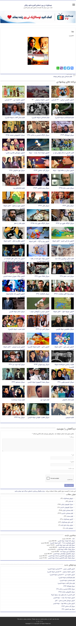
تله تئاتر (71, 501)
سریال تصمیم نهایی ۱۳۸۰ (65, 382)
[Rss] (42, 621)
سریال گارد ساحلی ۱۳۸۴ (41, 170)
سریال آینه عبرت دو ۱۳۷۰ (17, 364)
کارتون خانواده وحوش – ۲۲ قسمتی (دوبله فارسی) (40, 101)
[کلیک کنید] (38, 17)
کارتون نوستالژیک (68, 519)
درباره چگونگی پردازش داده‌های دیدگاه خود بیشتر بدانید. (29, 491)
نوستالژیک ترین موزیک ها (67, 551)
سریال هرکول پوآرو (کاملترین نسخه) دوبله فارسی (61, 556)
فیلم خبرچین (70, 417)
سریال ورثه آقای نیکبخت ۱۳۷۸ (64, 294)
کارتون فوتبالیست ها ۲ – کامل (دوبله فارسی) (62, 543)
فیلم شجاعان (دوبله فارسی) (40, 117)
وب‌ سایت (71, 468)
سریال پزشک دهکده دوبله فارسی (66, 549)
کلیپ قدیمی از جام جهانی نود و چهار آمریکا (63, 595)
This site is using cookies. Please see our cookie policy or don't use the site (38, 619)
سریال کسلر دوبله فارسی (17, 311)
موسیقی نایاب (69, 528)
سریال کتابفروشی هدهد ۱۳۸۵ (15, 135)
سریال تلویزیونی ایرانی (67, 504)
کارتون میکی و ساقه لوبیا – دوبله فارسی (64, 603)
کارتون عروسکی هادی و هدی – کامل (65, 600)
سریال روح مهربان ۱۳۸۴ (41, 364)
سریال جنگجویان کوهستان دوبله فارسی (64, 554)
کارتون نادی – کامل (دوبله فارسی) (38, 347)
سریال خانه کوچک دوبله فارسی (66, 541)
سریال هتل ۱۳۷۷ (43, 205)
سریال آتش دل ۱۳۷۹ (42, 329)
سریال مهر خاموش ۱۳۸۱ (17, 170)
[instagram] (37, 621)
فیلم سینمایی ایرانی (68, 510)
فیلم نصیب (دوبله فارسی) (16, 329)
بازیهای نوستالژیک (68, 498)
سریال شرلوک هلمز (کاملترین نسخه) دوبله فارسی (61, 558)
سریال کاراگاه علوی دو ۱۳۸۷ (65, 223)
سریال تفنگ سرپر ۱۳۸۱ (42, 276)
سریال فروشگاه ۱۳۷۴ (67, 135)
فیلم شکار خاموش (68, 400)
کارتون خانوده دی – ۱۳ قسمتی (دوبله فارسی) (62, 575)
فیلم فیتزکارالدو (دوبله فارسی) (64, 117)
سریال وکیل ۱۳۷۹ (68, 205)
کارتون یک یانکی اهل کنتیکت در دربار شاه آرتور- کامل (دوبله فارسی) (14, 260)
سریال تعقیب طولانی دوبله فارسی (38, 417)
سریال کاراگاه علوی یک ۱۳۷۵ (40, 223)
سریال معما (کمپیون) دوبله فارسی (38, 382)
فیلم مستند (70, 516)
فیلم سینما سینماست (18, 400)
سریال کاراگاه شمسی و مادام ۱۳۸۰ (38, 135)
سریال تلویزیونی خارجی (66, 507)
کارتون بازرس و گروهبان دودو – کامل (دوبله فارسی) (39, 313)
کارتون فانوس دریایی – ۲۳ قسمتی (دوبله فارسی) (61, 569)
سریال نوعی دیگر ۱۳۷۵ (66, 188)
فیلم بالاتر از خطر (19, 223)
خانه (73, 539)
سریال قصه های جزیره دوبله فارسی (65, 545)
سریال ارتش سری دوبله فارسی (66, 547)
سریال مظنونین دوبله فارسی (65, 329)
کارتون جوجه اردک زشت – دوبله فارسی (64, 598)
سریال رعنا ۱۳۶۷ (19, 417)
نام (72, 455)
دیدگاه (72, 437)
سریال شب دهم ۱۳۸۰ (67, 276)
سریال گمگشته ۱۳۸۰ (42, 294)
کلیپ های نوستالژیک (67, 522)
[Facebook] (40, 621)
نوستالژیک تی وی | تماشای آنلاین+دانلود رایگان (38, 5)
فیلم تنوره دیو (45, 400)
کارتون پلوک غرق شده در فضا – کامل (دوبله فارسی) (39, 260)
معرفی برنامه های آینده (67, 525)
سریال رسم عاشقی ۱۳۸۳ (41, 188)
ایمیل (72, 462)
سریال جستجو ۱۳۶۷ (18, 382)
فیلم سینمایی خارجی (67, 513)
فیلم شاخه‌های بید (19, 188)
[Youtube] (38, 621)
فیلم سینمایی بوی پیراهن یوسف (62, 75)
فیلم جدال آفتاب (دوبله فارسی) (15, 117)
